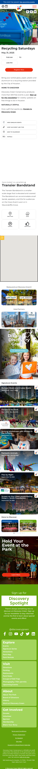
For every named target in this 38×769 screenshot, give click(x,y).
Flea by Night (7, 475)
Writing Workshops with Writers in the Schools (17, 432)
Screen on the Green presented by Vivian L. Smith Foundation (16, 497)
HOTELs (9, 136)
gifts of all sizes (24, 757)
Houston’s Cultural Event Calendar (19, 745)
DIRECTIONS (10, 216)
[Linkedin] (33, 634)
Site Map (19, 741)
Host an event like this (15, 127)
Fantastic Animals (9, 453)
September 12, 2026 (7, 435)
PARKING (10, 226)
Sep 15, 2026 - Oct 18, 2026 (9, 455)
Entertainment (7, 521)
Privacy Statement (19, 735)
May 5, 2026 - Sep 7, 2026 (9, 390)
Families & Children (27, 521)
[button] (27, 11)
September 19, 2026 (8, 477)
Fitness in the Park (9, 410)
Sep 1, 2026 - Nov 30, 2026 (9, 412)
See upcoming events (27, 2)
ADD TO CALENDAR (13, 132)
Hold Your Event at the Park (15, 545)
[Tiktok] (22, 634)
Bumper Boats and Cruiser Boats (16, 388)
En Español (19, 738)
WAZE (27, 216)
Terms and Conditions (19, 731)
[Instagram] (10, 634)
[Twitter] (28, 634)
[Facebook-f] (5, 634)
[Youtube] (16, 634)
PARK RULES (27, 226)
